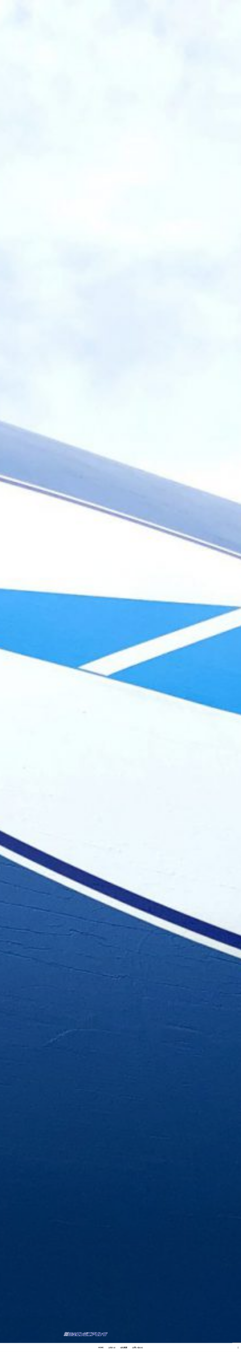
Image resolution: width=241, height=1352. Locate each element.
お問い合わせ (137, 1347)
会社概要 (123, 1347)
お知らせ (111, 1347)
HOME (101, 1347)
